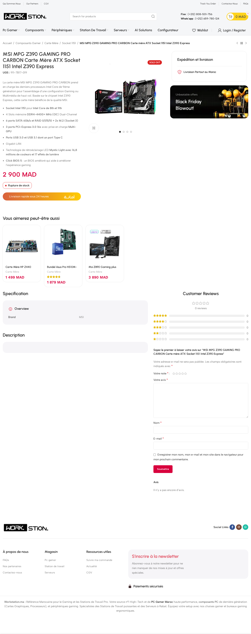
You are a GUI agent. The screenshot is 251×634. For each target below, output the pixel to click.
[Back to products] (241, 43)
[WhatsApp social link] (245, 527)
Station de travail (54, 566)
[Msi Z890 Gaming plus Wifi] (105, 244)
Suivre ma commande (99, 560)
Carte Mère (51, 43)
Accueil (7, 43)
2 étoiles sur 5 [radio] (176, 373)
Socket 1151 (69, 43)
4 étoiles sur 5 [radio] (182, 373)
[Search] (153, 16)
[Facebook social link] (232, 527)
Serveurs (50, 572)
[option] (120, 132)
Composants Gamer (28, 43)
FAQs (6, 560)
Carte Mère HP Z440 (18, 267)
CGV (89, 572)
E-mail (158, 438)
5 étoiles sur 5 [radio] (185, 373)
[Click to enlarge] (93, 128)
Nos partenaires (12, 566)
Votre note (160, 373)
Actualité (91, 566)
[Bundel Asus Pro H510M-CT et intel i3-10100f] (63, 244)
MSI (81, 317)
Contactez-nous (12, 572)
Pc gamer (50, 560)
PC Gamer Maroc (162, 602)
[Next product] (246, 43)
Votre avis (160, 380)
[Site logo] (25, 16)
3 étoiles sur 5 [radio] (179, 373)
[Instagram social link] (239, 527)
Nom (157, 423)
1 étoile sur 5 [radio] (173, 373)
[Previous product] (237, 43)
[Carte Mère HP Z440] (22, 244)
